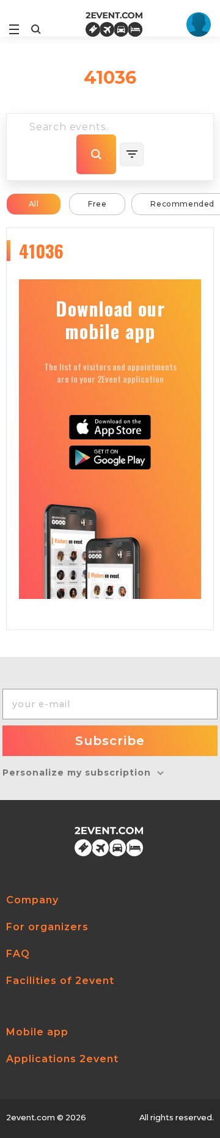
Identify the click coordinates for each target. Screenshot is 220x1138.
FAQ (18, 954)
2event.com (30, 1117)
